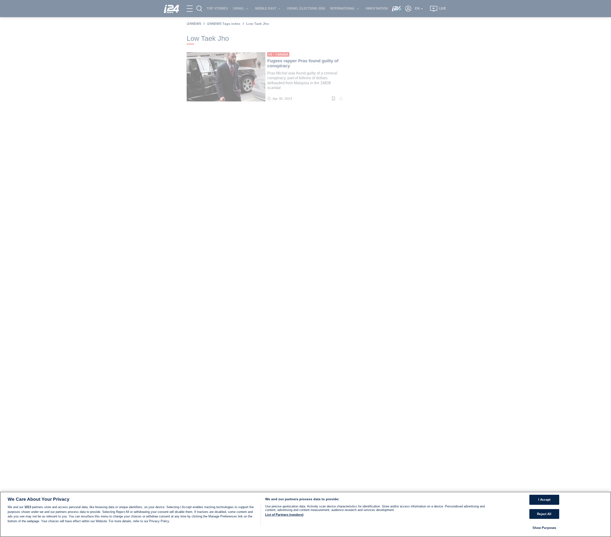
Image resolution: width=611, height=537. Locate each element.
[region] (305, 514)
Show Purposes (544, 528)
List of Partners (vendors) (284, 514)
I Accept (544, 499)
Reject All (544, 514)
